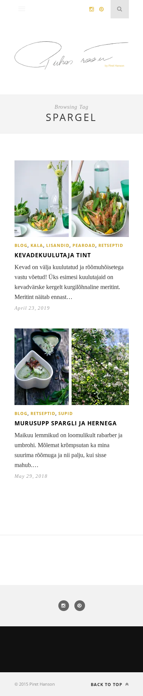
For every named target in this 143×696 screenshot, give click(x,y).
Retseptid (110, 245)
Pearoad (83, 245)
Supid (65, 413)
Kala (37, 245)
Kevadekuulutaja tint (52, 255)
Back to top (107, 684)
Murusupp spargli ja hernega (65, 423)
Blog (20, 245)
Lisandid (57, 245)
